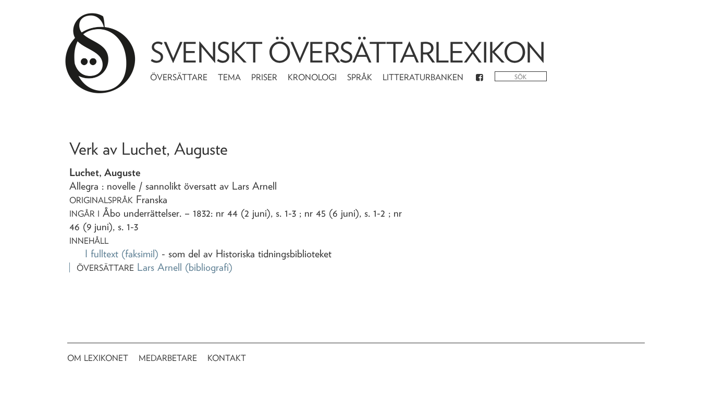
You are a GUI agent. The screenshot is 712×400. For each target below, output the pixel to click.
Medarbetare (168, 358)
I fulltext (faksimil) (121, 253)
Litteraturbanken (423, 77)
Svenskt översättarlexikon (347, 52)
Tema (229, 77)
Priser (264, 77)
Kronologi (312, 77)
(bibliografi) (208, 267)
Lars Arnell (159, 267)
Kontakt (226, 358)
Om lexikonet (97, 358)
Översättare (178, 77)
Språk (359, 77)
